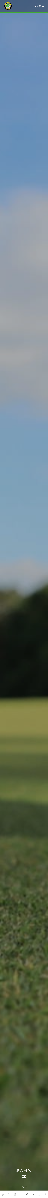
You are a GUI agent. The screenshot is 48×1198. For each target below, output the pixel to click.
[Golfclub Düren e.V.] (8, 6)
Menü (38, 6)
